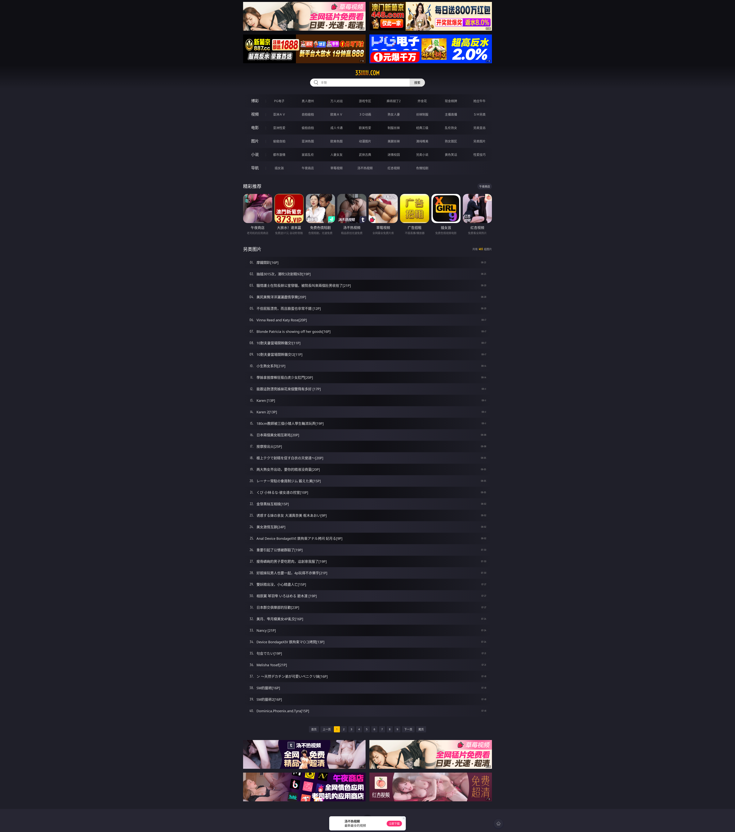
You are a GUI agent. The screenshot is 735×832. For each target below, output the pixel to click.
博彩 (255, 100)
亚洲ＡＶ (279, 114)
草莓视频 (336, 168)
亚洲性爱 (279, 128)
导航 (255, 168)
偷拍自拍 (308, 128)
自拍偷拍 (308, 114)
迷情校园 (394, 155)
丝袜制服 (422, 114)
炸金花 (422, 101)
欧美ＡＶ (336, 114)
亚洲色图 (308, 141)
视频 (255, 114)
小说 (255, 154)
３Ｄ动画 (365, 114)
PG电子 (279, 101)
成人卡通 (336, 128)
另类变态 (479, 128)
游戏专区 (365, 101)
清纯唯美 (422, 141)
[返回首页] (498, 823)
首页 (314, 729)
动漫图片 (365, 141)
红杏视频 (394, 168)
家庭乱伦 (308, 155)
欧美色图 (336, 141)
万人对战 (336, 101)
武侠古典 (365, 155)
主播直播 (451, 114)
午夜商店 (308, 168)
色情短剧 (422, 168)
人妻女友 (336, 155)
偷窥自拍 (279, 141)
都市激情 (279, 155)
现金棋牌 (451, 101)
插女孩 (279, 168)
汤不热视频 (365, 168)
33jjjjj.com (367, 73)
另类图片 (479, 141)
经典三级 (422, 128)
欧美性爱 (365, 128)
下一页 (408, 729)
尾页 (421, 729)
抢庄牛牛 (479, 101)
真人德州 (308, 101)
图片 (255, 141)
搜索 (417, 82)
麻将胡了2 (394, 101)
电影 (255, 127)
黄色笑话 (451, 155)
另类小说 (422, 155)
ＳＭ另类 (479, 114)
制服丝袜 (394, 128)
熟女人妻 (394, 114)
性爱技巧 (479, 155)
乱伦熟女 (451, 128)
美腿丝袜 (394, 141)
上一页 (327, 729)
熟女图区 (451, 141)
